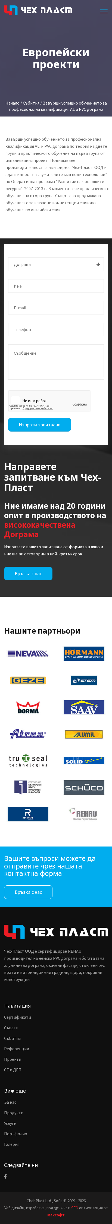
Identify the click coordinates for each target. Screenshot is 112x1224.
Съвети (11, 1027)
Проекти (12, 1059)
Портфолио (15, 1133)
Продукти (13, 1112)
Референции (16, 1048)
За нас (10, 1102)
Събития (12, 1038)
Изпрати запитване (39, 424)
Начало (12, 103)
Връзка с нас (28, 573)
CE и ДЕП (12, 1069)
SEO (74, 1207)
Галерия (11, 1144)
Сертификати (17, 1017)
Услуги (10, 1123)
